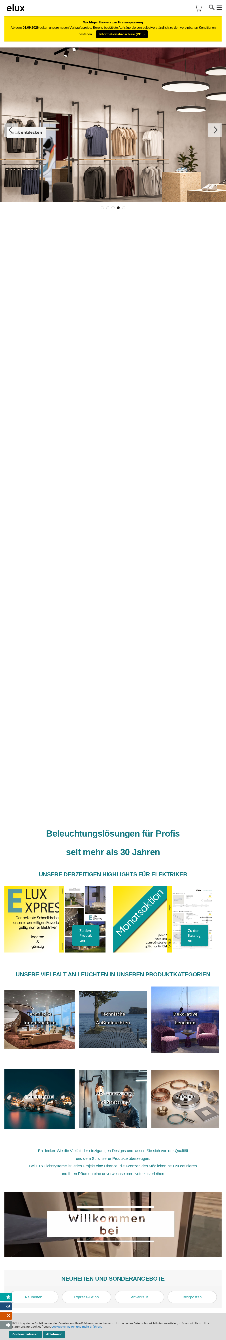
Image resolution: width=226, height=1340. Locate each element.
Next (215, 130)
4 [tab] (118, 207)
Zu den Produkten (85, 935)
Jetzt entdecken (26, 132)
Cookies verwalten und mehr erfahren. (76, 1327)
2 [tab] (107, 207)
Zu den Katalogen (194, 935)
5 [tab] (123, 207)
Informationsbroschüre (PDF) (122, 34)
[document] (113, 1326)
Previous (11, 130)
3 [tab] (113, 207)
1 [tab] (102, 207)
